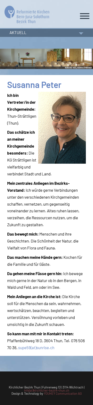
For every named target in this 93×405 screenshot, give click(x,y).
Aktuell (18, 32)
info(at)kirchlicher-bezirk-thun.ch (46, 390)
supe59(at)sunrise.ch (36, 347)
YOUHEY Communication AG (63, 393)
